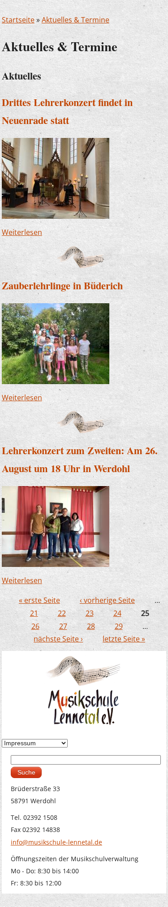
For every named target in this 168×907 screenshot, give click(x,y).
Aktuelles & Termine (75, 20)
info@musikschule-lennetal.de (56, 842)
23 (90, 613)
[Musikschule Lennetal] (84, 690)
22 (62, 613)
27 (63, 626)
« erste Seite (39, 600)
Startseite (18, 20)
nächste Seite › (58, 639)
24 (117, 613)
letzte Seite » (124, 639)
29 (119, 626)
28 (91, 626)
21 (34, 613)
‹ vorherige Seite (107, 600)
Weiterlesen (22, 232)
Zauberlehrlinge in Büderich (62, 285)
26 (35, 626)
